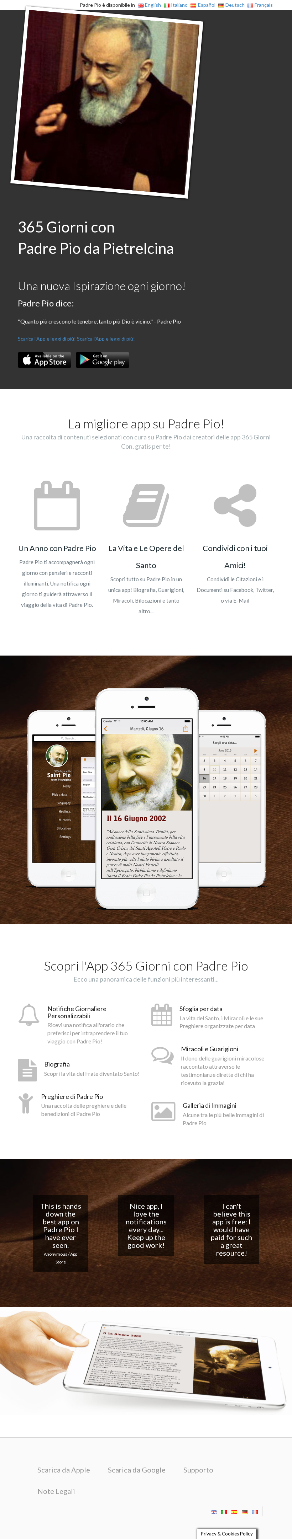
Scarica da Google (137, 1469)
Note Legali (56, 1491)
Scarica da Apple (63, 1469)
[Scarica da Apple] (44, 360)
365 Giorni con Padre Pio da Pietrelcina (96, 237)
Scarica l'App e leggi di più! (47, 339)
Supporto (198, 1469)
